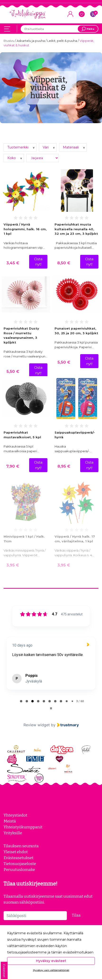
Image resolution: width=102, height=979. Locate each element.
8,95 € (63, 466)
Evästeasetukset (18, 857)
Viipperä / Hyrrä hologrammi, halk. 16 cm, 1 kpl (25, 228)
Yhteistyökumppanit (23, 827)
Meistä (10, 821)
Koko (12, 158)
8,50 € (63, 263)
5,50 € (12, 371)
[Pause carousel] (51, 708)
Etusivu (9, 41)
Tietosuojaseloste (20, 863)
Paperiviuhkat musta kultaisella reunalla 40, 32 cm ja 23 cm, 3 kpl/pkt (76, 228)
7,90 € (12, 466)
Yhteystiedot (15, 815)
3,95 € (12, 565)
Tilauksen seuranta (21, 846)
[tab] (21, 701)
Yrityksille (13, 833)
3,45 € (12, 263)
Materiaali (71, 147)
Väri (46, 147)
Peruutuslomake (19, 869)
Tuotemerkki (18, 147)
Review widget (36, 724)
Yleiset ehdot (16, 851)
